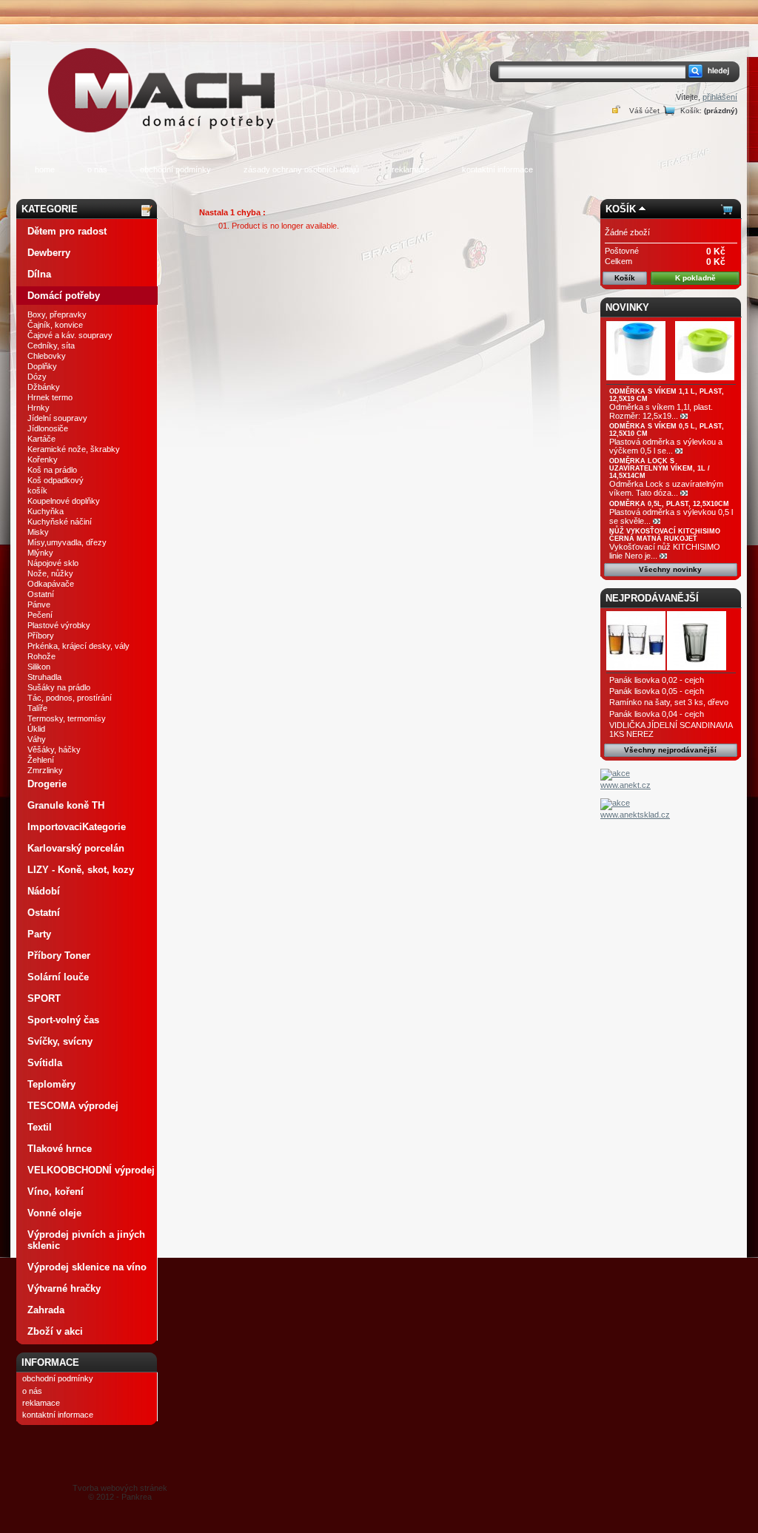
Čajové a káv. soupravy (70, 335)
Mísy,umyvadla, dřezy (67, 542)
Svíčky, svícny (60, 1041)
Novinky (627, 307)
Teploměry (51, 1084)
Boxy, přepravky (57, 314)
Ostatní (40, 594)
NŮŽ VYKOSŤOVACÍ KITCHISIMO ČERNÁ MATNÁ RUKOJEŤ (664, 535)
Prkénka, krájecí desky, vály (78, 645)
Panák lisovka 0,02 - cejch (656, 679)
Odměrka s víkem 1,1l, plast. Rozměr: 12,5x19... (661, 411)
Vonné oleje (54, 1213)
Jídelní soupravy (57, 418)
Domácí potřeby (63, 295)
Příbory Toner (58, 955)
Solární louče (58, 977)
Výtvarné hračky (64, 1288)
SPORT (44, 998)
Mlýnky (40, 552)
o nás (97, 169)
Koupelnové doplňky (63, 500)
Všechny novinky (670, 569)
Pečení (40, 614)
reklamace (410, 169)
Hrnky (38, 407)
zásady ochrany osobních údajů (301, 169)
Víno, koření (55, 1191)
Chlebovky (46, 355)
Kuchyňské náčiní (59, 521)
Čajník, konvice (55, 324)
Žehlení (40, 759)
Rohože (41, 656)
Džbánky (43, 387)
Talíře (37, 708)
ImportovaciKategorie (76, 826)
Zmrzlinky (45, 770)
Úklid (36, 728)
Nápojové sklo (52, 563)
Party (39, 934)
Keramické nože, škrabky (73, 449)
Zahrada (45, 1309)
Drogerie (47, 783)
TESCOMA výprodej (72, 1105)
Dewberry (48, 252)
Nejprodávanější (652, 598)
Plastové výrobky (58, 625)
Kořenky (42, 459)
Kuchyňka (45, 511)
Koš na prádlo (52, 469)
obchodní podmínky (175, 169)
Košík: (691, 111)
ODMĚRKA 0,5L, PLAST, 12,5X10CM (669, 504)
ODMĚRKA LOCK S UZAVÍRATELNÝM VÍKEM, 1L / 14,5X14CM (659, 468)
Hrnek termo (50, 397)
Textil (39, 1127)
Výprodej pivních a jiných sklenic (86, 1240)
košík (37, 490)
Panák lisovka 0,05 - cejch (656, 691)
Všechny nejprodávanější (670, 750)
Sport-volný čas (63, 1019)
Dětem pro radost (67, 231)
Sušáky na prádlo (58, 687)
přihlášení (719, 96)
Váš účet (644, 111)
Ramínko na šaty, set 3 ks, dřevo (668, 702)
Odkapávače (50, 583)
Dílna (39, 274)
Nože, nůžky (50, 573)
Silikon (38, 666)
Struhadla (44, 677)
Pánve (38, 604)
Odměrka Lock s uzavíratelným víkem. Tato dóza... (666, 488)
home (45, 169)
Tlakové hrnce (59, 1148)
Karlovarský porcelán (75, 848)
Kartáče (41, 438)
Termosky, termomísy (66, 718)
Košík (621, 209)
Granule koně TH (65, 805)
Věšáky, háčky (54, 749)
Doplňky (42, 366)
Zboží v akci (55, 1331)
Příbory (40, 635)
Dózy (37, 376)
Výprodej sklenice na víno (87, 1267)
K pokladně (695, 278)
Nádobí (43, 891)
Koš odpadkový (55, 480)
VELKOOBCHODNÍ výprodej (91, 1170)
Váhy (36, 739)
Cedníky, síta (51, 345)
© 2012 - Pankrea (120, 1492)
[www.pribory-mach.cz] (164, 69)
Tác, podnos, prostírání (69, 697)
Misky (38, 532)
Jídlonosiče (47, 428)
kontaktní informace (497, 169)
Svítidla (44, 1062)
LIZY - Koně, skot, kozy (80, 869)
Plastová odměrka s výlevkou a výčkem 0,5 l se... (665, 446)
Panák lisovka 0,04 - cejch (656, 714)
